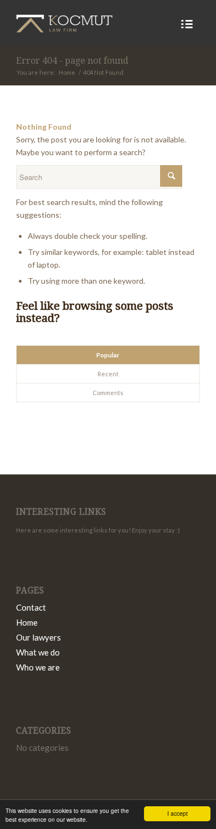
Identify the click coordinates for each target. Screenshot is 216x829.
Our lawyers (38, 637)
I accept (177, 813)
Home (67, 72)
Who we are (38, 667)
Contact (31, 607)
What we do (38, 652)
